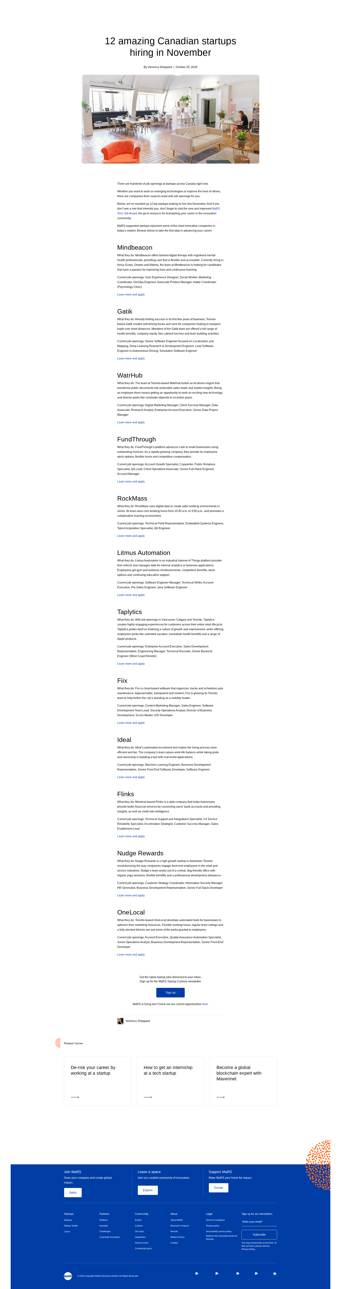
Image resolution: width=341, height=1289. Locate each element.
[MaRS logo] (68, 1276)
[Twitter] (215, 1020)
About (173, 1213)
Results (174, 1231)
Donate (218, 1187)
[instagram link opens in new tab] (223, 1273)
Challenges (105, 1231)
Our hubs (139, 1231)
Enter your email (252, 1221)
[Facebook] (208, 1020)
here (205, 1004)
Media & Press (177, 1237)
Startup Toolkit (71, 1226)
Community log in (143, 1248)
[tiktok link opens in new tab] (275, 1274)
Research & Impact (179, 1226)
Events (138, 1220)
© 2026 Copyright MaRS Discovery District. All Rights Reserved (107, 1276)
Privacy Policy (248, 1249)
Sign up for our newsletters (257, 1213)
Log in (67, 1231)
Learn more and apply (131, 294)
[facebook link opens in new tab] (202, 1273)
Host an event (141, 1243)
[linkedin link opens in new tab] (242, 1273)
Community (141, 1213)
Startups (69, 1213)
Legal (209, 1213)
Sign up (170, 992)
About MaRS (176, 1220)
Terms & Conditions (215, 1220)
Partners (104, 1213)
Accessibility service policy (219, 1231)
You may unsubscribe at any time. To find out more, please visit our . (259, 1246)
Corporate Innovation (109, 1237)
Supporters (140, 1237)
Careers (139, 1226)
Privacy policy (212, 1226)
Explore (148, 1190)
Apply (73, 1192)
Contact (174, 1243)
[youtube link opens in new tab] (261, 1273)
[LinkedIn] (222, 1020)
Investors (103, 1226)
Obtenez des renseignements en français (221, 1237)
